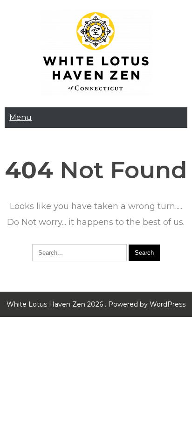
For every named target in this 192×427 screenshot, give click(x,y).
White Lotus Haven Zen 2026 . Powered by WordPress (96, 304)
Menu (20, 117)
